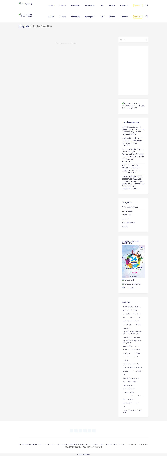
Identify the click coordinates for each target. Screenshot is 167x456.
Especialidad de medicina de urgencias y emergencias (132, 332)
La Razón (125, 371)
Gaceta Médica (127, 346)
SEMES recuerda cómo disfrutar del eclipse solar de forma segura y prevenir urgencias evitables (133, 130)
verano (137, 403)
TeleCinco (140, 396)
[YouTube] (80, 430)
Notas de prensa (128, 223)
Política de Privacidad (134, 88)
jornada (136, 357)
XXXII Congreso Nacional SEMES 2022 (132, 411)
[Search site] (147, 5)
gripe (137, 346)
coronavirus (137, 314)
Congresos (126, 215)
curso (139, 317)
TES (124, 399)
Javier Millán (127, 357)
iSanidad (137, 353)
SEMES (125, 226)
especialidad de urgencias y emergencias (132, 341)
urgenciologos (127, 403)
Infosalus (126, 350)
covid (124, 317)
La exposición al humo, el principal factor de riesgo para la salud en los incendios (132, 142)
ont (124, 374)
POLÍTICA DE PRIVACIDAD (92, 447)
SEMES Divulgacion (129, 385)
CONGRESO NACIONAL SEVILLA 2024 (130, 242)
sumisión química (128, 392)
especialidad (127, 328)
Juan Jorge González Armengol (132, 367)
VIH (124, 406)
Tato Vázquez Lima (128, 396)
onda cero (139, 371)
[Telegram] (76, 430)
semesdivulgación (128, 389)
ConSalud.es (127, 314)
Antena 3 (125, 310)
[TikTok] (94, 430)
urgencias (131, 399)
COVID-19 (131, 317)
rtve (129, 382)
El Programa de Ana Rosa (131, 321)
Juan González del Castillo (131, 364)
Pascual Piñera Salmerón (131, 378)
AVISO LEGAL (142, 445)
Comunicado (127, 211)
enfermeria (137, 324)
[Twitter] (71, 430)
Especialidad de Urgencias (131, 337)
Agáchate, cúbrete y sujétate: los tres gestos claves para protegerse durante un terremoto (131, 169)
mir (132, 371)
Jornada (125, 219)
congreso (134, 310)
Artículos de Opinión (130, 207)
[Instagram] (85, 430)
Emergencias (127, 324)
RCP (124, 382)
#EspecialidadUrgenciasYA (131, 307)
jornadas (126, 360)
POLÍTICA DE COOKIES (73, 447)
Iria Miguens (127, 353)
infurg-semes (136, 350)
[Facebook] (89, 430)
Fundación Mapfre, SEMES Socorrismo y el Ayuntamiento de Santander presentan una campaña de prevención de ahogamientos (133, 155)
